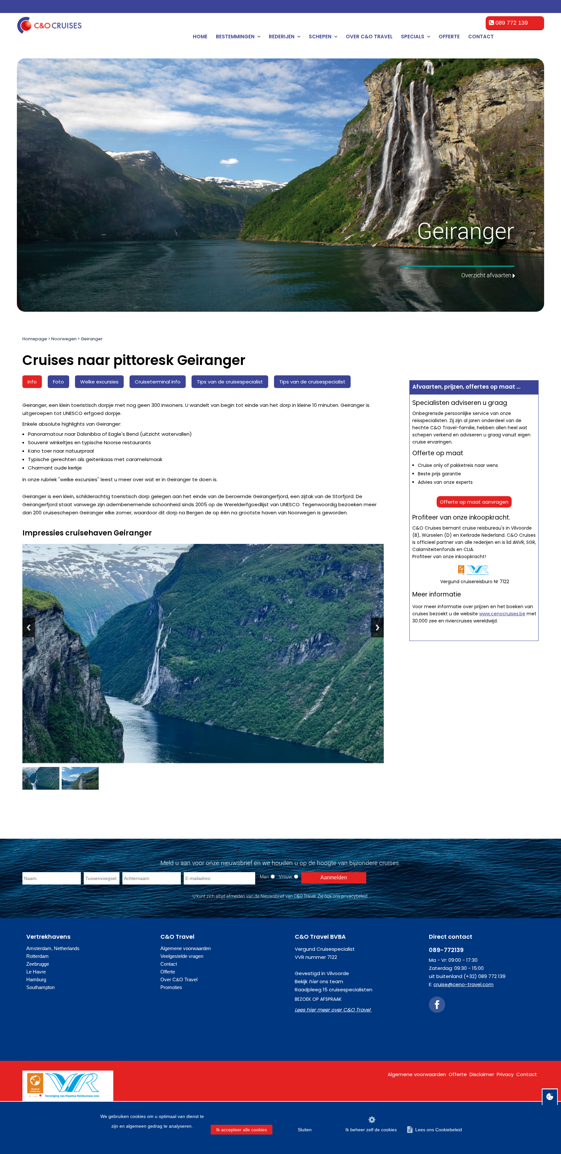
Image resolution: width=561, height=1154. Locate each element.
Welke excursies (99, 381)
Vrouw (285, 876)
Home (200, 36)
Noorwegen (64, 339)
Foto (58, 381)
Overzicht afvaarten (486, 275)
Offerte (449, 36)
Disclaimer (481, 1074)
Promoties (171, 987)
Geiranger (92, 339)
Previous (28, 627)
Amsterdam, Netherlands (53, 948)
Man (264, 876)
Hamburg (36, 979)
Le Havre (36, 971)
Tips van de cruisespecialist (230, 381)
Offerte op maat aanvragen (474, 501)
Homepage (34, 339)
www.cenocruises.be (502, 613)
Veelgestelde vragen (181, 956)
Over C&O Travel (369, 36)
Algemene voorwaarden (185, 948)
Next (377, 627)
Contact (481, 36)
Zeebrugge (37, 964)
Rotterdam (37, 956)
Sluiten (305, 1129)
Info (32, 381)
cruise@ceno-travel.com (463, 984)
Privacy (505, 1074)
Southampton (40, 987)
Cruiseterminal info (158, 381)
